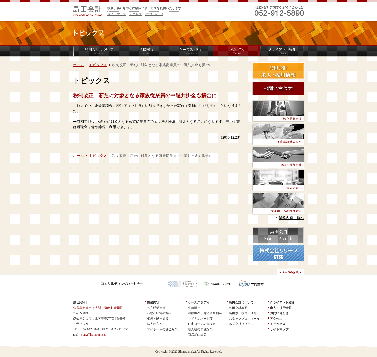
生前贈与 (194, 308)
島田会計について (241, 302)
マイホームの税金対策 (162, 329)
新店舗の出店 (197, 334)
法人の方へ (154, 324)
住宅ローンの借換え (202, 324)
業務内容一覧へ (291, 218)
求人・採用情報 (281, 308)
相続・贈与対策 (157, 318)
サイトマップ (116, 14)
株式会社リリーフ (241, 324)
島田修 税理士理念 (243, 313)
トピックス (98, 65)
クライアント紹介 (282, 302)
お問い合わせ (154, 14)
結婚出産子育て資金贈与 (205, 313)
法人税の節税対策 (200, 329)
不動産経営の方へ (159, 313)
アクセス (135, 14)
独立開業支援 (156, 308)
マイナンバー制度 (200, 318)
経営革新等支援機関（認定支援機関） (99, 308)
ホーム (78, 65)
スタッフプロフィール (244, 318)
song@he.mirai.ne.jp (93, 334)
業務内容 (153, 302)
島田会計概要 (238, 308)
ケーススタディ (199, 302)
